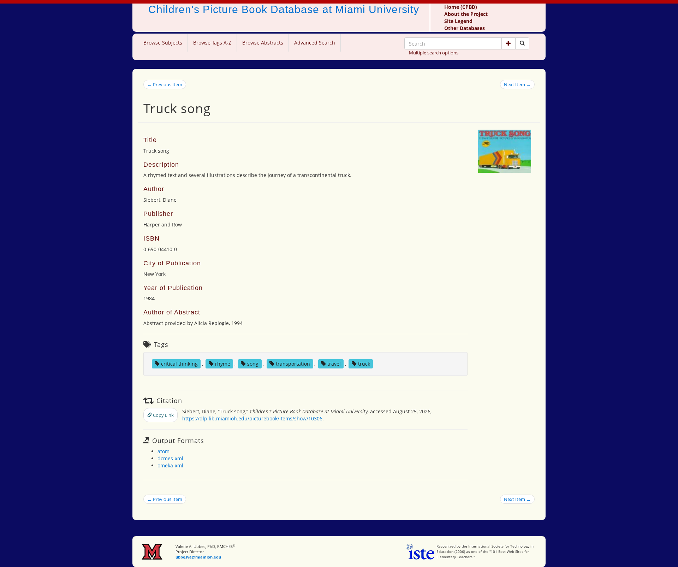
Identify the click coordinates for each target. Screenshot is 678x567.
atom (163, 451)
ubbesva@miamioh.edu (198, 557)
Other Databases (464, 28)
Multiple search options (433, 52)
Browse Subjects (162, 42)
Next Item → (517, 84)
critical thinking (179, 363)
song (252, 363)
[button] (508, 43)
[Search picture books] (522, 43)
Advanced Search (314, 42)
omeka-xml (170, 465)
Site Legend (458, 21)
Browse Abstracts (262, 42)
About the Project (466, 14)
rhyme (222, 363)
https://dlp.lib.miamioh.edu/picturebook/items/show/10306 (252, 418)
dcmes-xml (170, 458)
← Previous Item (164, 84)
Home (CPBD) (460, 7)
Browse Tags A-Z (212, 42)
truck (364, 363)
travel (334, 363)
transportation (293, 363)
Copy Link (163, 415)
